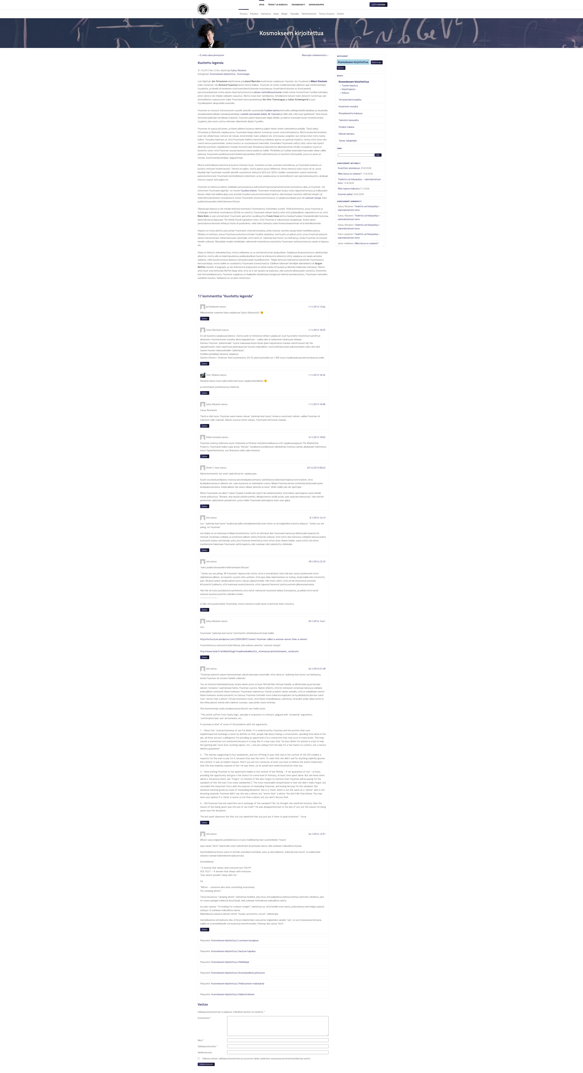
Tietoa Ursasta (326, 13)
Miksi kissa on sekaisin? (350, 173)
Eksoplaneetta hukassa (350, 113)
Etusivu (243, 13)
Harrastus (266, 13)
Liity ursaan (378, 4)
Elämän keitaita (346, 134)
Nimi (201, 1040)
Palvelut (254, 13)
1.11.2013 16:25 (316, 330)
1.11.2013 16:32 (316, 375)
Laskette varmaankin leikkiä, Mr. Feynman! (260, 114)
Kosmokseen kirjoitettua (353, 62)
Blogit (284, 13)
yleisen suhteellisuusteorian (268, 92)
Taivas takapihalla (348, 140)
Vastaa (204, 318)
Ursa (261, 4)
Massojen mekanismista (314, 55)
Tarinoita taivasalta (349, 120)
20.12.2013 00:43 (316, 467)
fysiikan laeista (272, 110)
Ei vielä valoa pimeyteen (212, 55)
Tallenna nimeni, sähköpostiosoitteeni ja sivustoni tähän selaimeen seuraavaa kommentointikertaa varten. (256, 1058)
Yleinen (341, 67)
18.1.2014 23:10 (316, 561)
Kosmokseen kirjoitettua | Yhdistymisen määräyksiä (237, 983)
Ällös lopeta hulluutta (349, 188)
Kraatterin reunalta (348, 106)
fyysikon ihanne (249, 190)
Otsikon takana (346, 127)
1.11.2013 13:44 (316, 306)
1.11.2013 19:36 (316, 404)
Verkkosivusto (205, 1052)
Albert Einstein (319, 81)
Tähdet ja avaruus (278, 4)
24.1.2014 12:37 (316, 834)
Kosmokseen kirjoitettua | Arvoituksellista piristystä (238, 973)
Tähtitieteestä (308, 13)
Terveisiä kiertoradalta (350, 99)
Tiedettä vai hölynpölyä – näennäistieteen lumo (359, 208)
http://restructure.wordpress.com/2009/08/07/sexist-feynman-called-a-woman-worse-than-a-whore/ (253, 639)
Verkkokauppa (316, 4)
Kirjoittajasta (348, 89)
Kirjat (276, 13)
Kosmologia (376, 62)
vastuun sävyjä (313, 198)
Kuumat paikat (345, 194)
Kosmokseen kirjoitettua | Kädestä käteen (232, 994)
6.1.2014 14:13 (317, 517)
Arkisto (345, 93)
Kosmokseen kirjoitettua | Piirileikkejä (230, 962)
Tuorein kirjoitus (350, 85)
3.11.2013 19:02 (316, 437)
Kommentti (204, 1018)
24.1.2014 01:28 (316, 668)
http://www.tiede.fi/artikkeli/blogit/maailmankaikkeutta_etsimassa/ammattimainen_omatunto (249, 651)
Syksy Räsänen (238, 70)
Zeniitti (340, 13)
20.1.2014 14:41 (316, 621)
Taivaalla (294, 13)
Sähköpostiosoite (208, 1046)
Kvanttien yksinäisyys (349, 168)
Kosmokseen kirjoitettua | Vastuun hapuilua (233, 951)
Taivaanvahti (298, 4)
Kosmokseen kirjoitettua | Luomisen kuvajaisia (234, 940)
